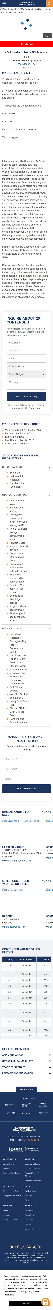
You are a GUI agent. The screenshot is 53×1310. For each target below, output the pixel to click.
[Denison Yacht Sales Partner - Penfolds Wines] (26, 1105)
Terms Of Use (37, 1256)
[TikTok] (35, 1247)
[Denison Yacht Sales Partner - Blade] (26, 1113)
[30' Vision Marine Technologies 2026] (22, 831)
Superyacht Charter (32, 1164)
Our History (29, 1211)
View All (46, 812)
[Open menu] (4, 3)
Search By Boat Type (11, 1173)
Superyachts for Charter (12, 1196)
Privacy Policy (35, 408)
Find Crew (29, 1196)
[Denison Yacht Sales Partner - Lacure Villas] (9, 1113)
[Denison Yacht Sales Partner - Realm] (43, 1113)
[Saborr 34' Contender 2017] (22, 900)
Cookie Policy (13, 1258)
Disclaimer (27, 1258)
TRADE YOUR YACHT (13, 1067)
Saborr (7, 916)
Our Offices (29, 1215)
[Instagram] (23, 1247)
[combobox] (12, 366)
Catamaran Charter (32, 1169)
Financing (7, 1211)
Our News (29, 1220)
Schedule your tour (26, 788)
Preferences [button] (9, 1295)
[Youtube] (12, 1247)
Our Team (29, 1224)
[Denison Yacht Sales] (24, 1129)
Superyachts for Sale (10, 1191)
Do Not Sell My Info (24, 1260)
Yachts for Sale (8, 1164)
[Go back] (4, 12)
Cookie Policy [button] (28, 1288)
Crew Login (29, 1200)
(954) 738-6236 (31, 1140)
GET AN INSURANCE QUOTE (17, 1061)
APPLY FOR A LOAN (13, 1055)
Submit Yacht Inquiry (26, 396)
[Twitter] (40, 1247)
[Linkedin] (29, 1247)
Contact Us (29, 1229)
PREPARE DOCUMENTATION (17, 1073)
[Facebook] (18, 1247)
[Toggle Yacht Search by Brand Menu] (49, 3)
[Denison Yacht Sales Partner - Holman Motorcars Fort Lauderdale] (43, 1105)
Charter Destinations (33, 1181)
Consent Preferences (19, 1256)
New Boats (7, 1169)
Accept (26, 1303)
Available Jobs (30, 1191)
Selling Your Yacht (10, 1220)
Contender (14, 73)
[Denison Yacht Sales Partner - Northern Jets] (9, 1105)
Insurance (6, 1215)
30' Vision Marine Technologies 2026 (14, 848)
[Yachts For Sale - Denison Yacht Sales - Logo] (25, 4)
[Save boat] (49, 12)
